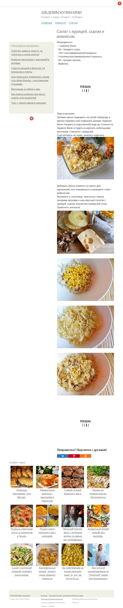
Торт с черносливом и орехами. (28, 103)
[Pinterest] (74, 456)
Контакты (44, 595)
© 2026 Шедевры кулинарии (20, 595)
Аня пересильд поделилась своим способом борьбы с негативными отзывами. (30, 80)
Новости (60, 22)
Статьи (73, 22)
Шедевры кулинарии (62, 12)
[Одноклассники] (85, 456)
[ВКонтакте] (62, 456)
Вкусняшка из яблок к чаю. (25, 89)
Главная (46, 22)
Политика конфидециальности (52, 599)
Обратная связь (77, 595)
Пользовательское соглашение (60, 595)
